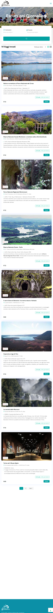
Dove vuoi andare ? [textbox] (8, 32)
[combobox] (14, 32)
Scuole (22, 19)
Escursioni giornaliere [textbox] (32, 32)
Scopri (46, 101)
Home (17, 19)
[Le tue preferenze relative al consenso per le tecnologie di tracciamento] (50, 610)
